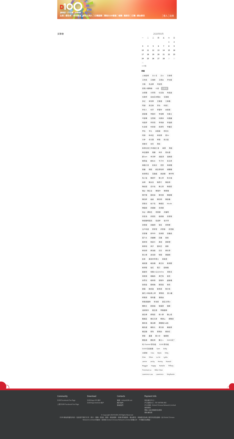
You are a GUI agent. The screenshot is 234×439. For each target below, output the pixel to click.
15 (169, 50)
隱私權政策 (148, 412)
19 (153, 54)
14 (164, 50)
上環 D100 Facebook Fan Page (68, 404)
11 (148, 50)
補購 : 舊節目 (124, 16)
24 (143, 58)
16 (174, 50)
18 (148, 54)
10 (143, 50)
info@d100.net (126, 400)
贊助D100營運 (110, 16)
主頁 (62, 16)
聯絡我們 (120, 405)
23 (174, 54)
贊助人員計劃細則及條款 (153, 410)
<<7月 (144, 66)
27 (158, 58)
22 (169, 54)
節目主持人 (88, 16)
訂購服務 (98, 16)
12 (153, 50)
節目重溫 (77, 16)
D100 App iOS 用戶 (94, 400)
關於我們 (120, 403)
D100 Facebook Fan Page (66, 400)
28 (164, 58)
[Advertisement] (154, 8)
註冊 (172, 16)
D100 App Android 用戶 (95, 403)
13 (158, 50)
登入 (165, 16)
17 (143, 54)
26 (153, 58)
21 (164, 54)
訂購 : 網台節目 (138, 16)
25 (148, 58)
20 (158, 54)
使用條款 (147, 407)
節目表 (68, 16)
